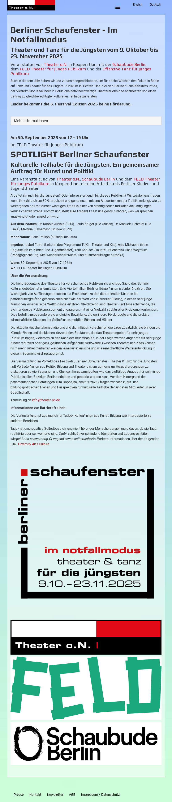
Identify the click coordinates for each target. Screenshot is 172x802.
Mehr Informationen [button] (31, 120)
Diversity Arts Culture (33, 444)
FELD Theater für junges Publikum (53, 68)
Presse (19, 795)
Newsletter (55, 795)
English (137, 4)
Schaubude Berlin (128, 64)
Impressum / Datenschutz (100, 795)
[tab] (86, 121)
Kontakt (35, 795)
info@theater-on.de (46, 400)
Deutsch (155, 4)
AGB (72, 795)
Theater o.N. (55, 64)
